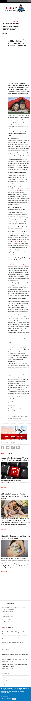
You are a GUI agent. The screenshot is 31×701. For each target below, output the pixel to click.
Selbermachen (7, 24)
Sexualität (16, 407)
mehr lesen (3, 487)
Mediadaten (6, 681)
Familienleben (7, 26)
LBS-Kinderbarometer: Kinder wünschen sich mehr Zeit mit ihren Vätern (14, 496)
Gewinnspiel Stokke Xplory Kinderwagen (12, 642)
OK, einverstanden (6, 698)
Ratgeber (16, 24)
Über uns (5, 677)
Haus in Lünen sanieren (8, 614)
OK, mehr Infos (4, 696)
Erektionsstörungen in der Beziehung (17, 264)
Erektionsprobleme (12, 410)
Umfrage (10, 407)
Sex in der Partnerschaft (14, 412)
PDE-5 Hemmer (12, 372)
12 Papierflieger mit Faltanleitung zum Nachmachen (15, 632)
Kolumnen (13, 29)
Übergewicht (17, 241)
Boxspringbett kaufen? (7, 620)
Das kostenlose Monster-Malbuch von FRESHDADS (15, 654)
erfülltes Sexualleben (15, 190)
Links (4, 684)
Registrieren (18, 418)
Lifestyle (6, 29)
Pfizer (21, 408)
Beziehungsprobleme (13, 408)
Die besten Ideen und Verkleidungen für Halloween (14, 637)
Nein (14, 698)
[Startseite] (15, 12)
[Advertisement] (15, 65)
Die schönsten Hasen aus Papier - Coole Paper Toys (14, 659)
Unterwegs (16, 26)
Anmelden (10, 418)
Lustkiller (21, 410)
